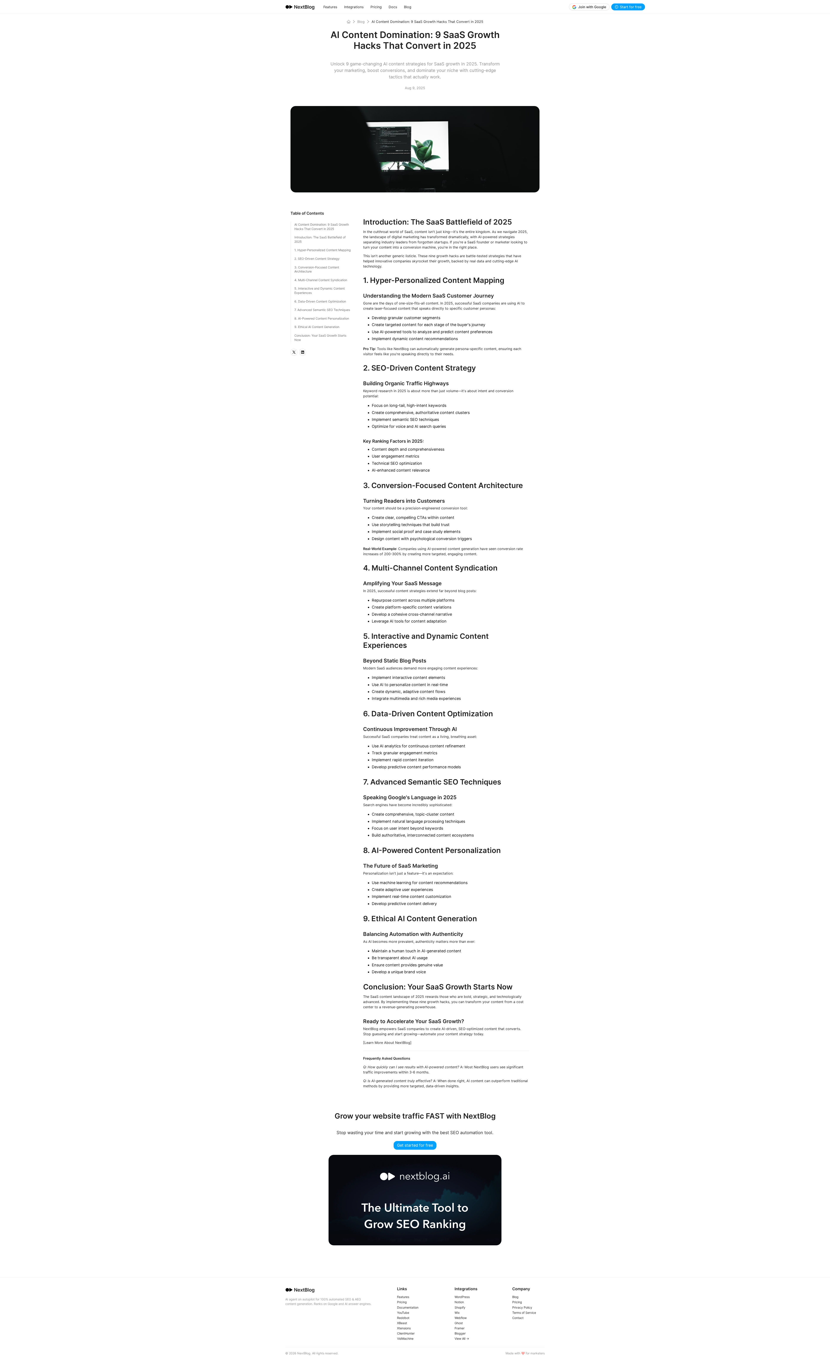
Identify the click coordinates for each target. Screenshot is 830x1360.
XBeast (402, 1323)
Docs (393, 7)
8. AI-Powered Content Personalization (321, 318)
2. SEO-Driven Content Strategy (317, 258)
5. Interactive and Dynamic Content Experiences (319, 291)
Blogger (460, 1333)
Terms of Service (524, 1312)
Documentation (407, 1307)
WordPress (462, 1297)
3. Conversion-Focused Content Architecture (316, 269)
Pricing (376, 7)
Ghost (459, 1323)
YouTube (403, 1312)
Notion (459, 1302)
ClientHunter (406, 1333)
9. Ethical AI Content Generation (316, 327)
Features (330, 7)
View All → (462, 1338)
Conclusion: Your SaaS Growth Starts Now (320, 338)
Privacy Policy (522, 1307)
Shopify (460, 1307)
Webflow (461, 1317)
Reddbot (403, 1317)
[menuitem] (330, 7)
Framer (459, 1328)
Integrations (354, 7)
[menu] (444, 7)
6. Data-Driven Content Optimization (320, 301)
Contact (518, 1317)
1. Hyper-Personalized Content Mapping (322, 250)
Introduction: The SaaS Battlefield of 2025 (320, 239)
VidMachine (405, 1338)
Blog (407, 7)
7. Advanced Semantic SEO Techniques (322, 310)
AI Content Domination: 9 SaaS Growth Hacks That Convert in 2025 (321, 227)
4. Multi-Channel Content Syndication (320, 280)
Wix (457, 1312)
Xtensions (404, 1328)
